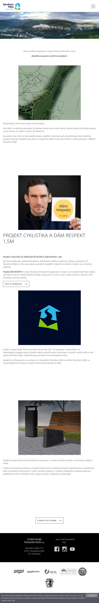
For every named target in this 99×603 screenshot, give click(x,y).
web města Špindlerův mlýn (65, 541)
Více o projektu (13, 284)
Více (13, 600)
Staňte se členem (47, 520)
